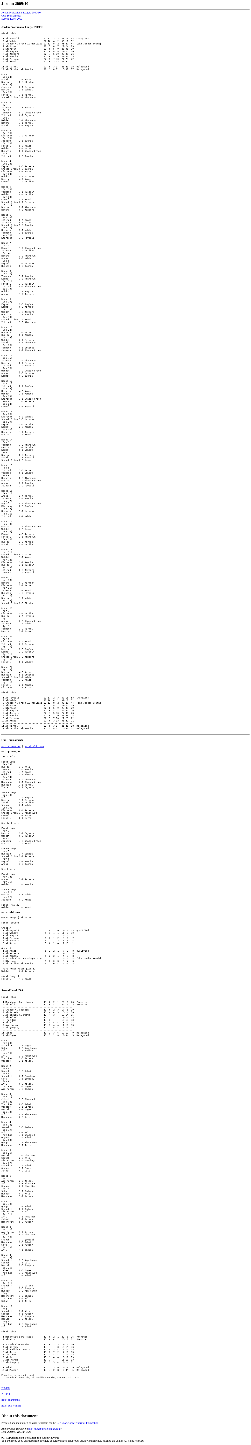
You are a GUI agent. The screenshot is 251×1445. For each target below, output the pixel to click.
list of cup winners (11, 1405)
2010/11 (5, 1394)
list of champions (10, 1399)
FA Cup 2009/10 (10, 746)
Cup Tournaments (11, 15)
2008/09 (5, 1388)
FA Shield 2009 (34, 746)
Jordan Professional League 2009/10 (21, 12)
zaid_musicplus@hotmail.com (44, 1428)
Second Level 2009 (11, 18)
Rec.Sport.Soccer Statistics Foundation (77, 1422)
